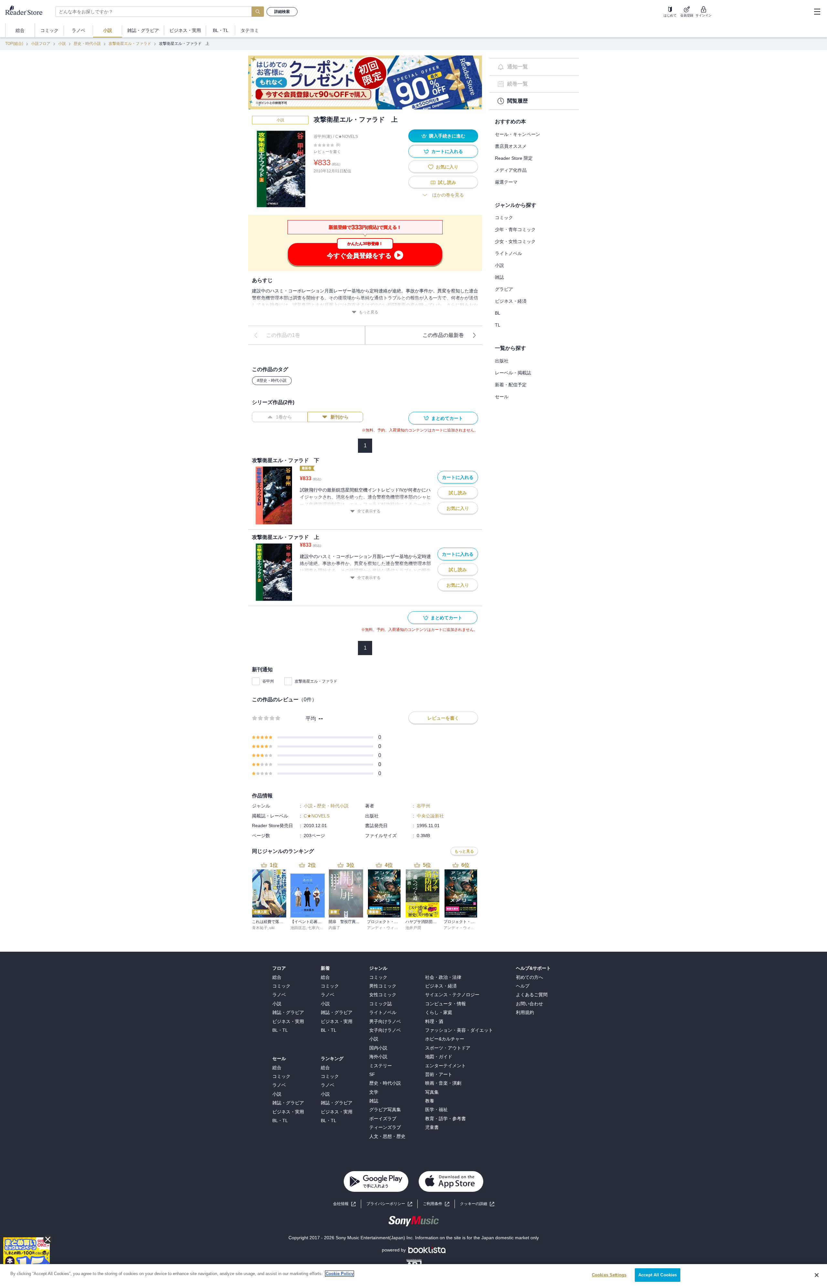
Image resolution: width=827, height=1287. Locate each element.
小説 (62, 43)
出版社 (501, 360)
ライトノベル (508, 253)
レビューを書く (327, 152)
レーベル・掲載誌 (513, 372)
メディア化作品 (511, 170)
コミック (504, 217)
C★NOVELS (346, 136)
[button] (477, 1204)
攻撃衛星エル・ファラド (130, 43)
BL (497, 313)
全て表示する (369, 511)
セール (501, 396)
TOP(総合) (14, 43)
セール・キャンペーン (517, 134)
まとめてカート (447, 418)
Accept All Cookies (657, 1274)
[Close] (817, 1275)
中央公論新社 (430, 815)
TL (497, 325)
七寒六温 (315, 928)
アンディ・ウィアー (384, 928)
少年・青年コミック (515, 229)
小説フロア (40, 43)
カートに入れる (447, 151)
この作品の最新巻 (443, 335)
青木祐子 (259, 928)
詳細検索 (282, 11)
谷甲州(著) (323, 136)
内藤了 (334, 928)
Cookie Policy (339, 1273)
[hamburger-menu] (817, 11)
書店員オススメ (511, 146)
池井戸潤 (413, 928)
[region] (413, 1275)
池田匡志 (298, 928)
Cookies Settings (609, 1274)
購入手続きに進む (447, 135)
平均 (311, 718)
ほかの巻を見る (448, 195)
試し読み (447, 182)
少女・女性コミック (515, 241)
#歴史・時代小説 (272, 380)
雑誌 (499, 277)
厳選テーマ (506, 182)
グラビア (504, 289)
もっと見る (368, 312)
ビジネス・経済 (511, 301)
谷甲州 (268, 681)
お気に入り (447, 166)
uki (272, 928)
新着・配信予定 (511, 384)
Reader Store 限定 (514, 158)
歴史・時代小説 (87, 43)
